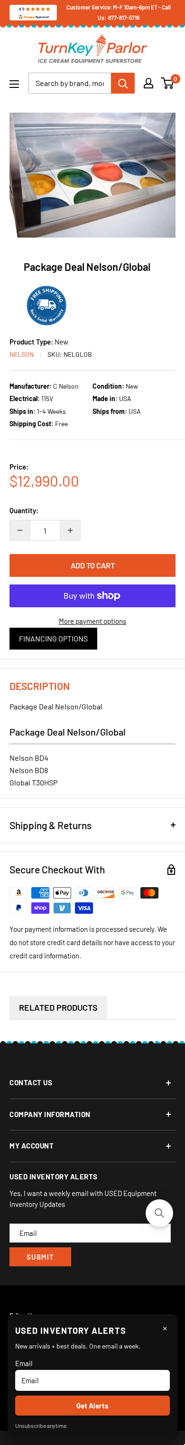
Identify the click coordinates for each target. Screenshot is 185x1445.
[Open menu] (14, 84)
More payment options (92, 621)
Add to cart (93, 565)
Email (23, 1363)
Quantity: (23, 510)
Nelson (21, 354)
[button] (159, 1213)
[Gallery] (92, 175)
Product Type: (32, 341)
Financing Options (53, 638)
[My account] (148, 83)
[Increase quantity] (70, 530)
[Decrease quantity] (20, 530)
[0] (168, 83)
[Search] (123, 83)
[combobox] (69, 83)
